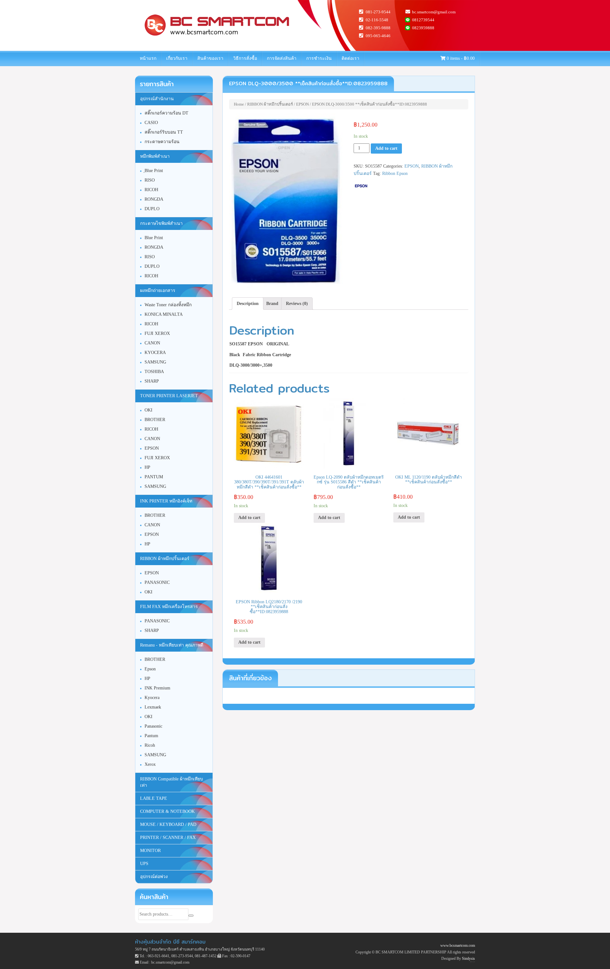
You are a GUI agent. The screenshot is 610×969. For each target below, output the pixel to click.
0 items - (460, 58)
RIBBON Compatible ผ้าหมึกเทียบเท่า (171, 782)
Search (190, 916)
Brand (272, 303)
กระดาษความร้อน (162, 141)
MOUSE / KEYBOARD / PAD (168, 824)
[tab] (247, 303)
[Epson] (361, 186)
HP (147, 467)
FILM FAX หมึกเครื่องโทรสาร (169, 606)
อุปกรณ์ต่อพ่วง (154, 876)
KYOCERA (155, 352)
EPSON (302, 104)
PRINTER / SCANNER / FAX (168, 837)
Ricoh (150, 745)
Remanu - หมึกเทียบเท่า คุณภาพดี (171, 645)
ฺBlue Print (154, 170)
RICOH (151, 189)
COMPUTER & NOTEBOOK (167, 811)
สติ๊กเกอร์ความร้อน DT (166, 113)
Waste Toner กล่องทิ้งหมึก (168, 304)
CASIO (151, 122)
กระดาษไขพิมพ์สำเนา (161, 223)
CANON (152, 343)
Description (248, 303)
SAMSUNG (155, 362)
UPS (144, 863)
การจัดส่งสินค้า (281, 58)
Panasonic (153, 726)
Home (239, 104)
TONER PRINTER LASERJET (169, 395)
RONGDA (154, 199)
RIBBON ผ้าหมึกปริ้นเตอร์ (270, 104)
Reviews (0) (297, 303)
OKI (148, 410)
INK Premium (157, 688)
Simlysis (468, 958)
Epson (150, 669)
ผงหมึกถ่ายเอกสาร (157, 290)
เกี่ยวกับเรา (176, 58)
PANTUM (154, 476)
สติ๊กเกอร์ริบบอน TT (164, 132)
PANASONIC (157, 582)
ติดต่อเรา (350, 58)
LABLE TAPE (153, 798)
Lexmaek (153, 707)
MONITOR (150, 850)
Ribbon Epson (395, 173)
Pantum (151, 735)
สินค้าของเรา (210, 58)
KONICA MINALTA (164, 314)
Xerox (150, 764)
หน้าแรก (148, 58)
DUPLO (152, 208)
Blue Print (154, 237)
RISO (150, 180)
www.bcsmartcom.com (457, 945)
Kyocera (152, 697)
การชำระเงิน (319, 58)
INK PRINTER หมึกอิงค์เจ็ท (166, 501)
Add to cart (386, 148)
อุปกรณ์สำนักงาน (157, 98)
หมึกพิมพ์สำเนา (155, 156)
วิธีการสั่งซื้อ (245, 58)
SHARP (152, 381)
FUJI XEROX (157, 333)
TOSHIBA (154, 371)
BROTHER (155, 419)
